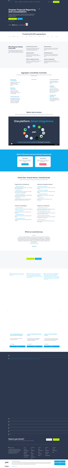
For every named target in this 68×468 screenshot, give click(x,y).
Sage (31, 452)
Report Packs (18, 197)
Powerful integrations (52, 86)
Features (16, 1)
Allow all (60, 461)
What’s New (47, 450)
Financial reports (19, 190)
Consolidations (26, 450)
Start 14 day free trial (12, 18)
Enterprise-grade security (20, 218)
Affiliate (39, 455)
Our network (40, 453)
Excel (32, 458)
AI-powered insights (54, 79)
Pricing (35, 1)
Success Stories (47, 455)
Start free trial (56, 1)
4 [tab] (34, 246)
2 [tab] (32, 246)
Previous (7, 310)
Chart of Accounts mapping (43, 190)
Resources (38, 1)
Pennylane (32, 453)
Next (60, 310)
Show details (14, 466)
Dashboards (25, 452)
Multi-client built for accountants (44, 215)
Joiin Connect (48, 210)
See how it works (25, 164)
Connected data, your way (42, 207)
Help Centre (47, 452)
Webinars (46, 453)
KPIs (20, 192)
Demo (49, 1)
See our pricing (38, 258)
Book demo (20, 18)
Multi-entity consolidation (13, 80)
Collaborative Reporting (53, 96)
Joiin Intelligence (26, 455)
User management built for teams (44, 211)
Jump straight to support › (34, 263)
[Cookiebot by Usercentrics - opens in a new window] (6, 466)
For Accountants (25, 1)
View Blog (17, 346)
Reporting (25, 453)
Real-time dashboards (13, 88)
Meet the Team (40, 450)
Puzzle (32, 455)
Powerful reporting (14, 96)
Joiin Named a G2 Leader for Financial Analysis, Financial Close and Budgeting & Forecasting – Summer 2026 (33, 292)
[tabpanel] (34, 239)
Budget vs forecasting (20, 186)
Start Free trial (54, 450)
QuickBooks (33, 450)
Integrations (31, 1)
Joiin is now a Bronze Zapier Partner (16, 334)
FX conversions (40, 197)
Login (51, 1)
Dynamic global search (20, 214)
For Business (20, 1)
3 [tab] (33, 246)
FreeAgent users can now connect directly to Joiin (50, 334)
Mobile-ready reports (41, 219)
